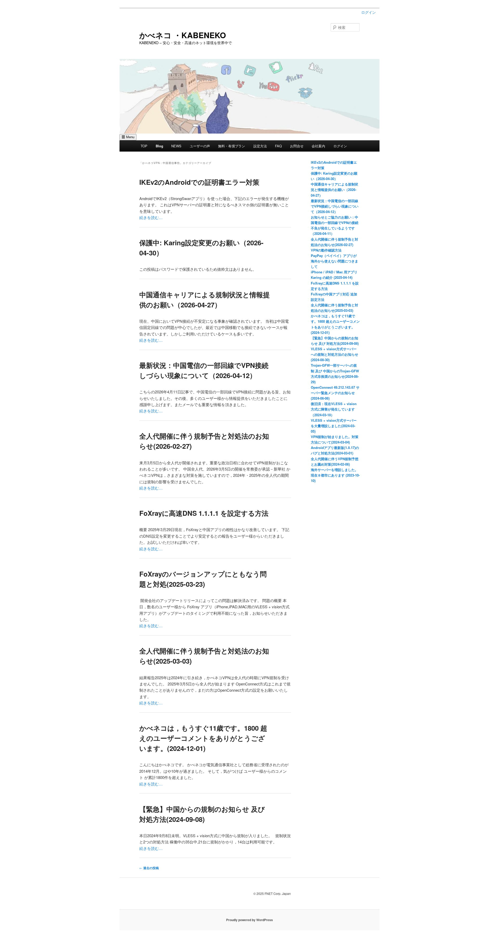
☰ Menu (128, 137)
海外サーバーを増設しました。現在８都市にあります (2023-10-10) (335, 475)
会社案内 (318, 145)
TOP (144, 145)
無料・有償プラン (231, 145)
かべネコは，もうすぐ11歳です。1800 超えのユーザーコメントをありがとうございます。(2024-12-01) (203, 738)
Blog (159, 145)
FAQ (278, 145)
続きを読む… (151, 217)
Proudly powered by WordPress (249, 919)
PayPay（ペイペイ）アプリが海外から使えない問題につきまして (334, 261)
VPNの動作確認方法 (326, 250)
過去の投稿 (149, 868)
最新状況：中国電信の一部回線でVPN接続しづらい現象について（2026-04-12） (334, 206)
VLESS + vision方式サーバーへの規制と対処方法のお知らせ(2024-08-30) (334, 354)
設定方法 (260, 145)
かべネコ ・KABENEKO (182, 35)
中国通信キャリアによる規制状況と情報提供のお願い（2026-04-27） (334, 189)
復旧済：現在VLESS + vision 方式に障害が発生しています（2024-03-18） (334, 409)
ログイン (368, 12)
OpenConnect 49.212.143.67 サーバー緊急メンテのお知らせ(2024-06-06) (335, 393)
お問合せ (297, 145)
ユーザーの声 (200, 145)
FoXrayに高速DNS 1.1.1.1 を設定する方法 (203, 513)
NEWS (176, 145)
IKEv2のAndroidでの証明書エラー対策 (199, 182)
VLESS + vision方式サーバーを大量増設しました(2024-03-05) (334, 426)
